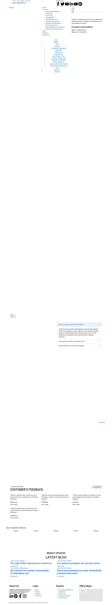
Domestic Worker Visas (52, 21)
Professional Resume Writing (54, 29)
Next (98, 487)
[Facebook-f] (58, 4)
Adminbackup (24, 568)
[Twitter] (62, 4)
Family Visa (49, 15)
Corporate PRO (50, 17)
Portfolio (37, 592)
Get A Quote (101, 422)
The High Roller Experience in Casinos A (31, 563)
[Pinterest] (80, 4)
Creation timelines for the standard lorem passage (71, 345)
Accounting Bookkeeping (53, 11)
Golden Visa (49, 13)
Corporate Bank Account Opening (55, 27)
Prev (94, 487)
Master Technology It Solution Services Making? (71, 324)
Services (45, 9)
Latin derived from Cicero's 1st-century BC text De (72, 341)
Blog (44, 31)
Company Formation (64, 596)
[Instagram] (25, 596)
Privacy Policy (63, 597)
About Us (45, 33)
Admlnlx (22, 561)
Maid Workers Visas (51, 19)
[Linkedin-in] (71, 4)
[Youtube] (67, 4)
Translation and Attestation (53, 23)
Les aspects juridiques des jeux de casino (78, 563)
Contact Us (46, 35)
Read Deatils (14, 566)
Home (44, 7)
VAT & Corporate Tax (51, 25)
